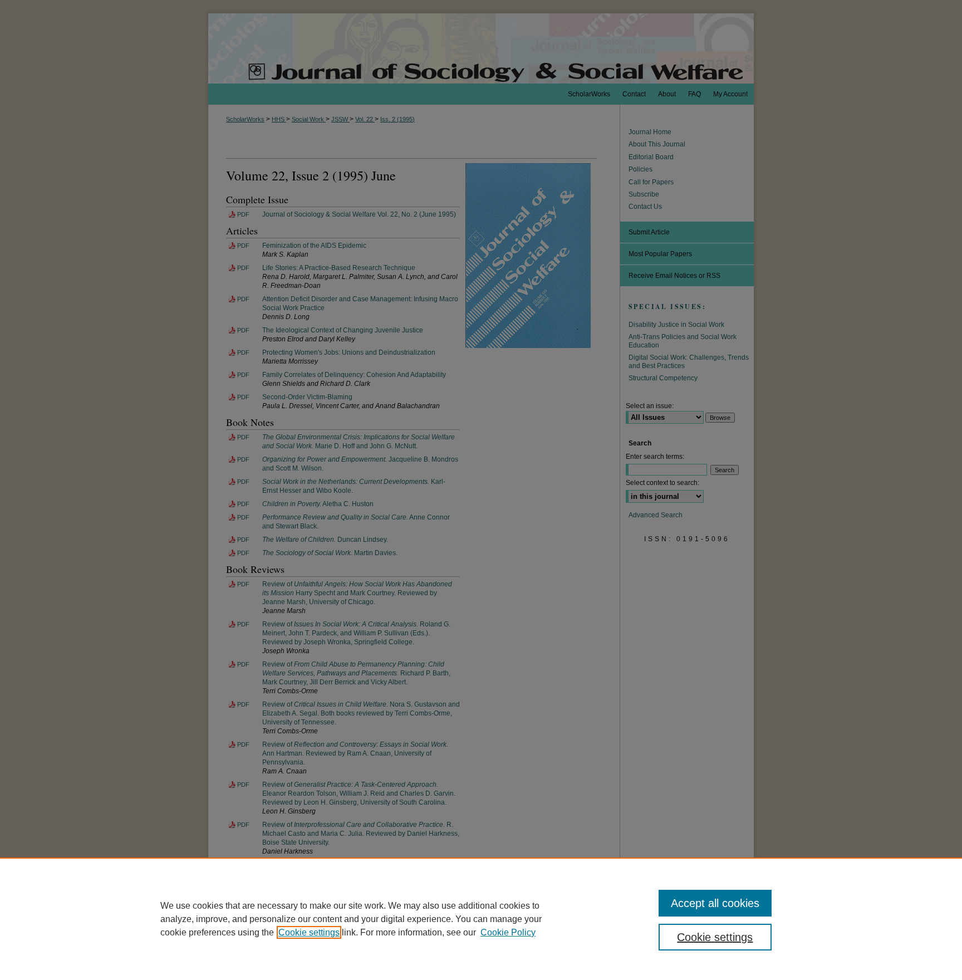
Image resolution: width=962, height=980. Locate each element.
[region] (481, 918)
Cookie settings (309, 932)
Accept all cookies (715, 903)
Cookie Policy (508, 932)
